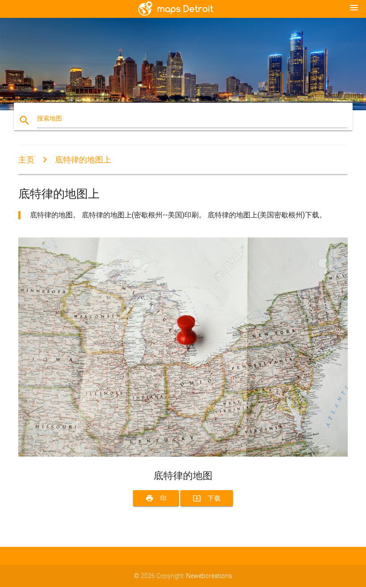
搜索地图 (49, 118)
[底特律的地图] (183, 454)
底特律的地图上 (83, 159)
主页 (26, 159)
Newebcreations (209, 575)
